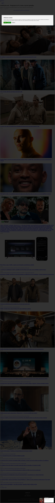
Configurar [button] (13, 22)
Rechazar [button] (9, 22)
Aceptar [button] (5, 22)
